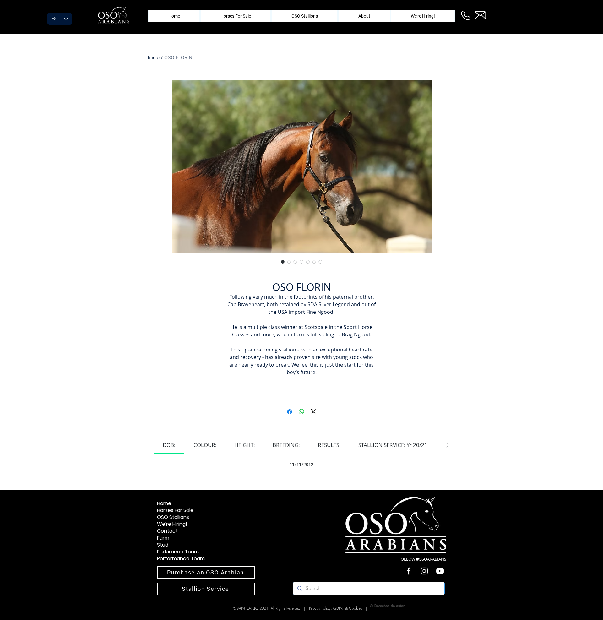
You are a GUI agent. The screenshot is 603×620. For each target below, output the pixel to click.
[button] (364, 16)
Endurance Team (178, 551)
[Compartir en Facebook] (289, 412)
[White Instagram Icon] (424, 571)
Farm (163, 538)
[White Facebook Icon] (408, 571)
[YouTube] (440, 571)
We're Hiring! (172, 524)
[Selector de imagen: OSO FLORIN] (283, 261)
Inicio (154, 58)
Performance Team (181, 558)
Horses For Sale (175, 510)
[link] (169, 445)
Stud (162, 544)
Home (164, 503)
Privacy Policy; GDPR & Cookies (336, 608)
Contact (167, 531)
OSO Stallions (173, 517)
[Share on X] (313, 412)
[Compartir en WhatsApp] (301, 412)
